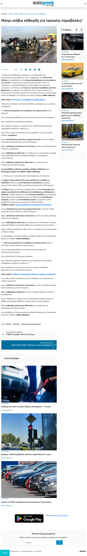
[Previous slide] (3, 44)
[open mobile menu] (1, 4)
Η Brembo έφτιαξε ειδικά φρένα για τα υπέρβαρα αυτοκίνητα (72, 115)
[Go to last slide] (77, 30)
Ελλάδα (8, 324)
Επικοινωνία (37, 551)
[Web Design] (82, 551)
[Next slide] (55, 44)
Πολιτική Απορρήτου (27, 551)
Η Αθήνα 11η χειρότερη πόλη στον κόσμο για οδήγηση (33, 274)
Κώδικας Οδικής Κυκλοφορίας (31, 324)
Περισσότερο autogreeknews (9, 551)
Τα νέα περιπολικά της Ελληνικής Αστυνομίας (33, 205)
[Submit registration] (59, 542)
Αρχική (4, 14)
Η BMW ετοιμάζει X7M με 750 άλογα (20, 334)
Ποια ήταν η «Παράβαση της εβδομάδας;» (29, 100)
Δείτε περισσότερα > (7, 410)
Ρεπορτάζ (16, 324)
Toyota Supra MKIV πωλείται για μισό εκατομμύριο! (31, 345)
